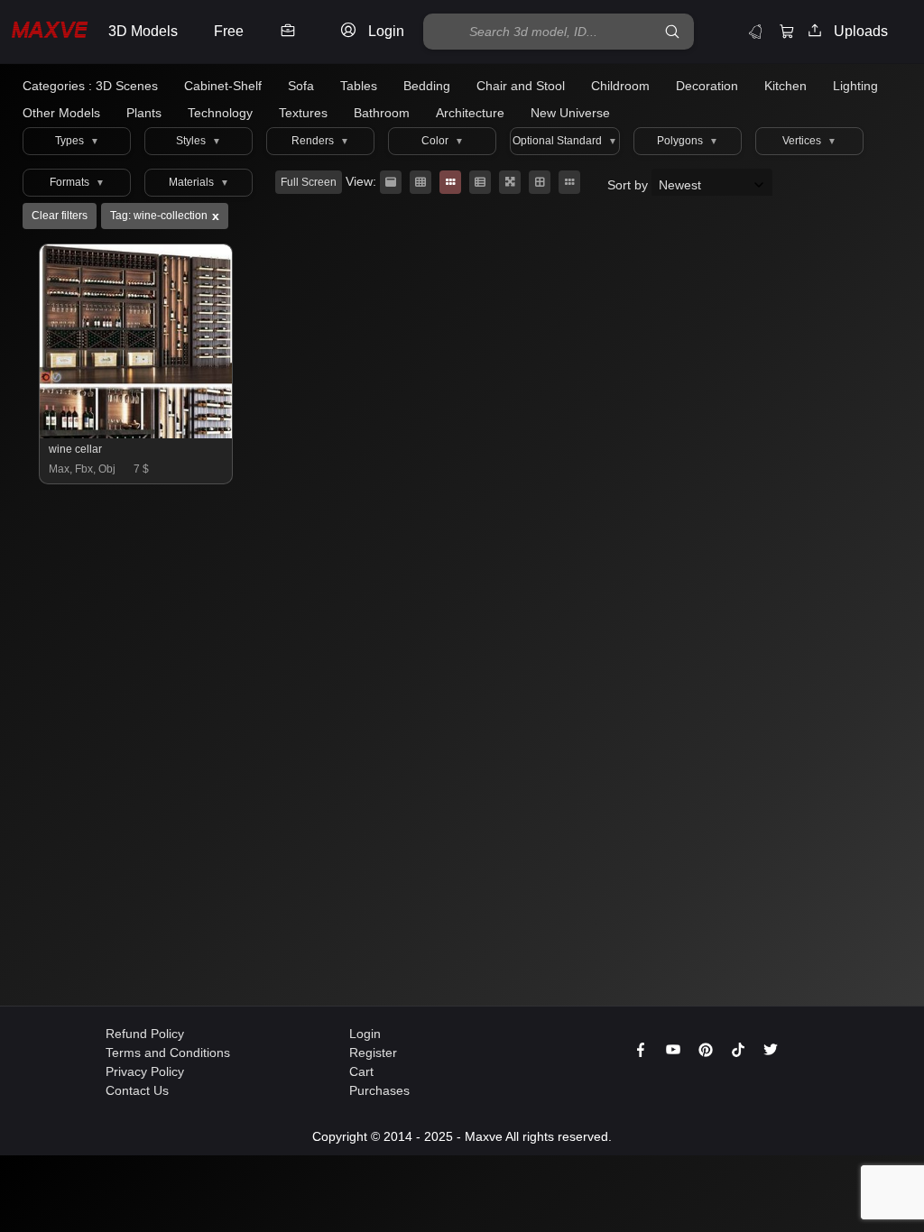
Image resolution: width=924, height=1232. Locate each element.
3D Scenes (127, 85)
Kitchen (785, 85)
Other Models (61, 113)
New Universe (570, 113)
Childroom (620, 85)
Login (365, 1033)
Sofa (301, 85)
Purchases (379, 1090)
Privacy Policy (145, 1071)
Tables (358, 85)
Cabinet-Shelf (223, 85)
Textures (303, 113)
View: (361, 181)
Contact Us (137, 1090)
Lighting (855, 85)
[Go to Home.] (49, 32)
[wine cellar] (137, 434)
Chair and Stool (520, 85)
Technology (220, 113)
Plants (144, 113)
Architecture (470, 113)
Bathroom (382, 113)
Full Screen (309, 182)
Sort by (629, 185)
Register (373, 1052)
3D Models (143, 31)
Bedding (426, 85)
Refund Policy (145, 1033)
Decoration (707, 85)
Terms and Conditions (168, 1052)
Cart (361, 1071)
